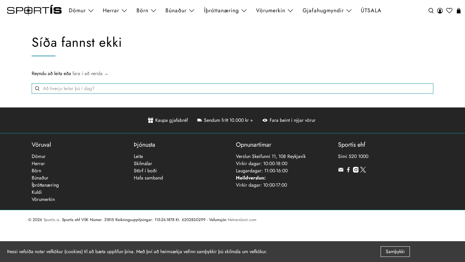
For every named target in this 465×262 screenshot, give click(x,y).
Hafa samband (148, 177)
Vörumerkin (270, 10)
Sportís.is (51, 219)
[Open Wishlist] (449, 10)
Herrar (38, 163)
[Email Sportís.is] (341, 171)
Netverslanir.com (242, 219)
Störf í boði (145, 170)
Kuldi (37, 192)
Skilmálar (143, 163)
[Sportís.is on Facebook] (348, 171)
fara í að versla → (91, 73)
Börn (36, 170)
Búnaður (40, 177)
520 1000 (358, 156)
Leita (138, 156)
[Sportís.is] (34, 11)
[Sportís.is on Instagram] (356, 171)
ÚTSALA (371, 10)
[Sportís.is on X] (363, 171)
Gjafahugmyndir (323, 10)
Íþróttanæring (221, 10)
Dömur (39, 156)
